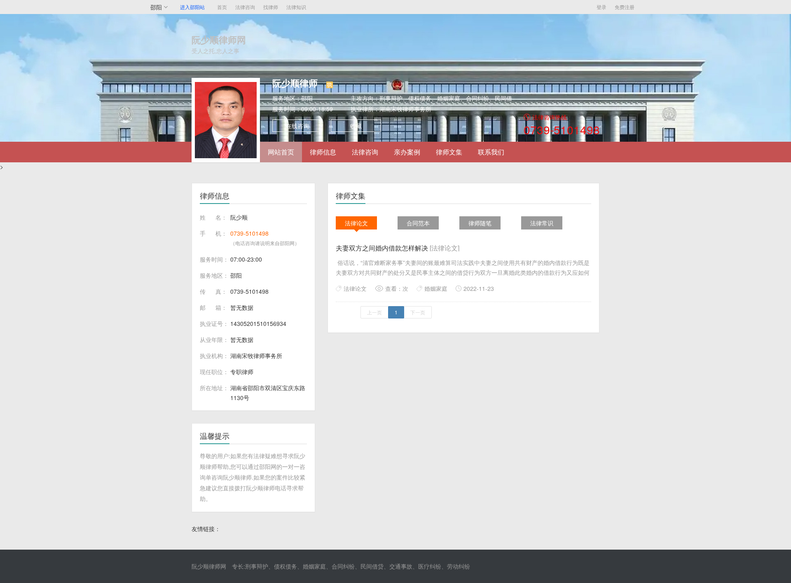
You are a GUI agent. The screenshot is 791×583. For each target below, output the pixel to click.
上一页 (374, 312)
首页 (222, 6)
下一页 (417, 312)
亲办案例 (407, 152)
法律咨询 (245, 6)
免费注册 (624, 6)
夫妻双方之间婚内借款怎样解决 (397, 248)
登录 (601, 6)
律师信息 (323, 152)
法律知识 (296, 6)
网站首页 (281, 152)
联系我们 (491, 152)
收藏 (356, 126)
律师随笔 (479, 223)
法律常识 (541, 223)
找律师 (270, 6)
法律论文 (356, 223)
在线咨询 (297, 126)
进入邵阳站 (192, 6)
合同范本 (418, 223)
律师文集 (449, 152)
